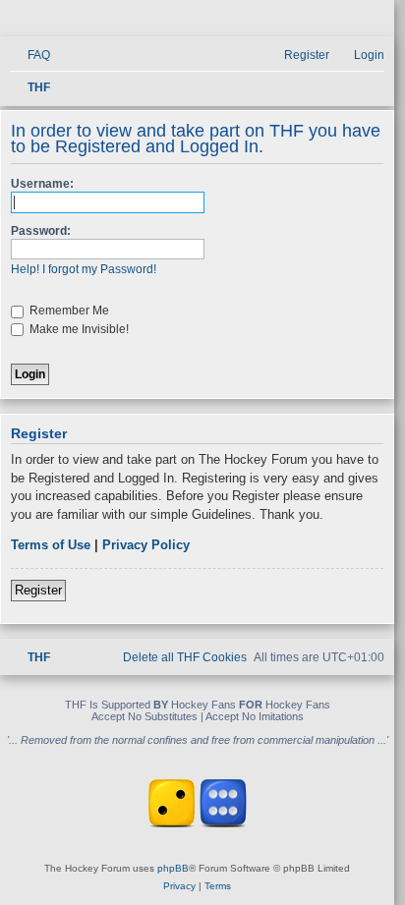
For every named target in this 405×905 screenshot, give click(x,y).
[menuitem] (30, 55)
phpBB (173, 868)
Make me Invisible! (78, 329)
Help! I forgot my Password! (83, 269)
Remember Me (68, 310)
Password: (41, 231)
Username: (42, 184)
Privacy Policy (146, 544)
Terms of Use (50, 544)
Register (38, 590)
